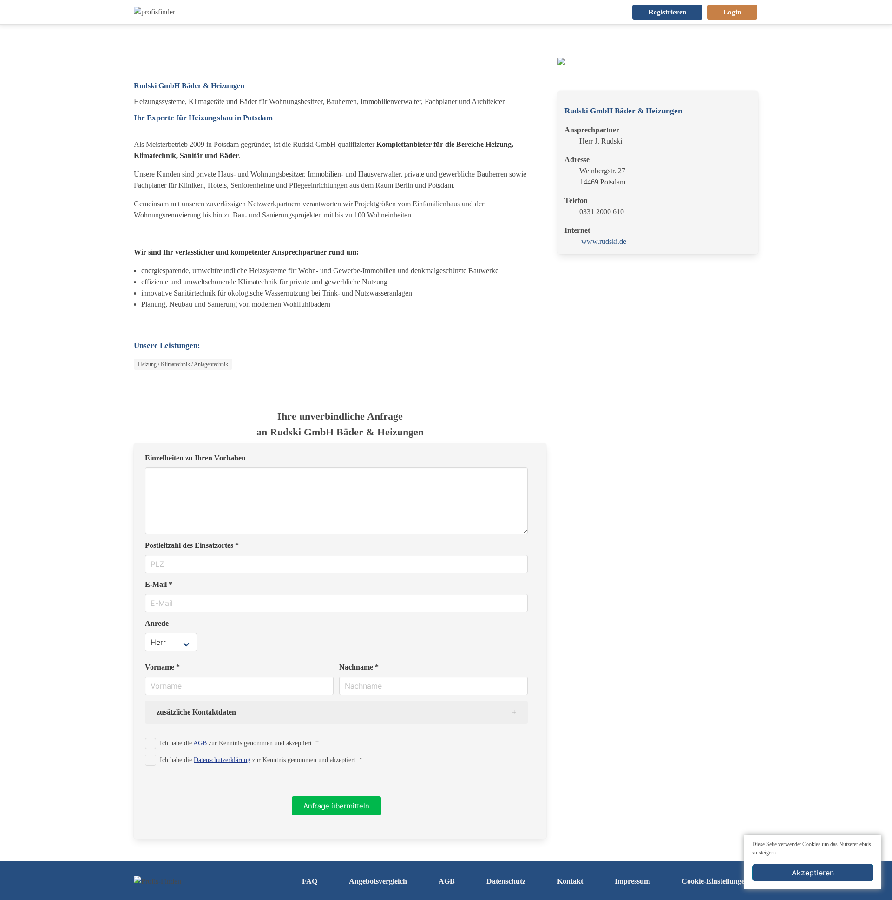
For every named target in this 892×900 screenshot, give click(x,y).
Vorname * (162, 667)
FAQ (309, 881)
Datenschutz (505, 881)
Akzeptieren (813, 872)
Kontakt (570, 881)
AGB (200, 743)
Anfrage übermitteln (336, 805)
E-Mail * (158, 584)
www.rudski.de (603, 241)
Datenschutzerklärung (222, 759)
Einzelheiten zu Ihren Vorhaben (195, 458)
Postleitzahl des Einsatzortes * (192, 545)
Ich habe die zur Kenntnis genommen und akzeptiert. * (239, 743)
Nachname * (359, 667)
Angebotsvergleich (378, 881)
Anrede (157, 623)
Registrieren (667, 12)
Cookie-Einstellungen (715, 881)
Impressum (632, 881)
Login (732, 12)
